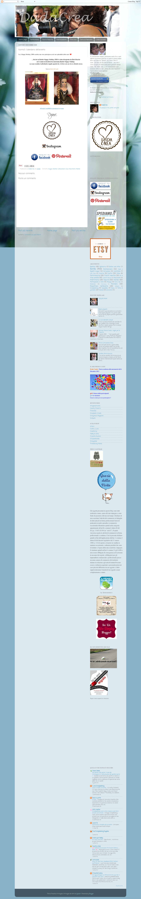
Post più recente (25, 230)
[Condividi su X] (29, 166)
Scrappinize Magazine (96, 416)
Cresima (101, 273)
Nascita (106, 280)
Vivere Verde (96, 771)
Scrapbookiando (94, 439)
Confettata (117, 271)
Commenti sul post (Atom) (32, 235)
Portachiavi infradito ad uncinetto (102, 825)
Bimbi (93, 269)
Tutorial (101, 290)
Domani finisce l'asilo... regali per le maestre (109, 331)
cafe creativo (96, 810)
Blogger (91, 894)
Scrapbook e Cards (95, 413)
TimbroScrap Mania (96, 444)
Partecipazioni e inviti (97, 282)
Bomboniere (34, 40)
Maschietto (117, 278)
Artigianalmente (95, 406)
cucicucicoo (95, 860)
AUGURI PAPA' (103, 299)
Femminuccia (95, 275)
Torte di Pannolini (86, 40)
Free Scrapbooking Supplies (100, 831)
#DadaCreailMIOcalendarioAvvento (52, 108)
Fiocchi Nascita (47, 40)
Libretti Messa (107, 278)
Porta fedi (117, 282)
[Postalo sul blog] (27, 166)
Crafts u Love (94, 429)
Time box (73, 40)
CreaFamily (93, 431)
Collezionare (61, 169)
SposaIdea (105, 288)
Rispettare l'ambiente (99, 286)
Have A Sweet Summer (99, 788)
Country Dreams (95, 408)
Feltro (118, 273)
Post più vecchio (78, 230)
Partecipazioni (61, 40)
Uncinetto (109, 290)
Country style (96, 846)
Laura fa (95, 823)
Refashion (93, 284)
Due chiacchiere (71, 169)
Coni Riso (93, 273)
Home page (23, 40)
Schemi (117, 286)
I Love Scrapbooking (98, 786)
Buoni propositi (103, 309)
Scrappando (93, 441)
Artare (92, 426)
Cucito (110, 273)
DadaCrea (104, 105)
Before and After (114, 267)
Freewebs (93, 411)
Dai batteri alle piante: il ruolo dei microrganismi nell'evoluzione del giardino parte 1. (106, 774)
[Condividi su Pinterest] (33, 166)
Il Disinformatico (97, 873)
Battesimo (103, 267)
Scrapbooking (94, 288)
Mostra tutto (119, 886)
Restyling (103, 284)
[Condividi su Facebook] (31, 166)
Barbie (55, 169)
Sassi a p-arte (96, 798)
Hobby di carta (94, 434)
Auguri (50, 169)
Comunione (106, 271)
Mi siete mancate (97, 840)
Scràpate (92, 418)
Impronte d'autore (95, 436)
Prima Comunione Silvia (106, 343)
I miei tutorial (101, 40)
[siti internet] (99, 83)
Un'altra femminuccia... (106, 354)
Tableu (113, 288)
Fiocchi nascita (109, 275)
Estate (94, 799)
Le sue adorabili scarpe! (106, 320)
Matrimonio (94, 280)
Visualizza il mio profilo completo (109, 108)
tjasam (78, 894)
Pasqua (109, 282)
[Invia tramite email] (25, 166)
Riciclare (114, 284)
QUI (91, 395)
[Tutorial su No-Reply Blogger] (106, 638)
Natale (78, 169)
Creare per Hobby (97, 838)
